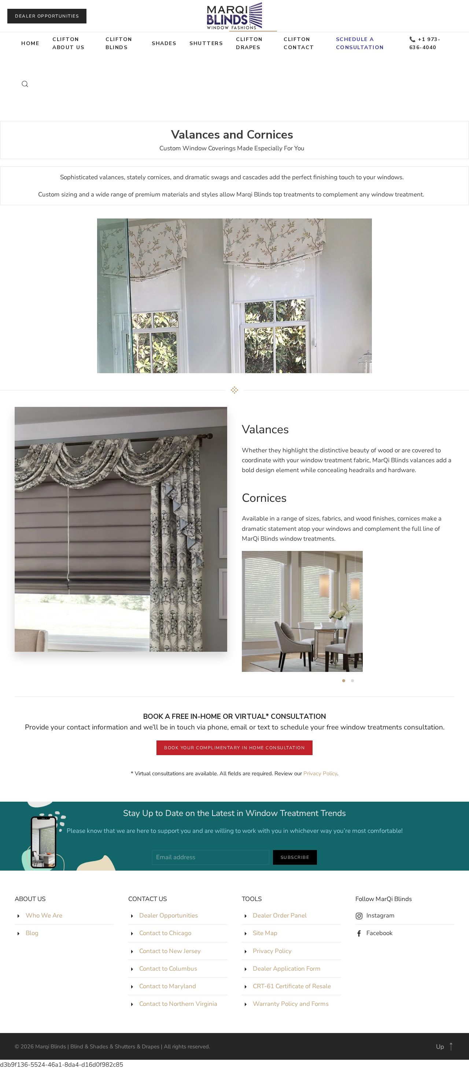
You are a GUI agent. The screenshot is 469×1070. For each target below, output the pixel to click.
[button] (25, 84)
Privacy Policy (320, 773)
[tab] (343, 680)
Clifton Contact (299, 43)
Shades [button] (164, 43)
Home (30, 43)
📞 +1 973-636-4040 (425, 43)
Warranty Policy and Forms (291, 1004)
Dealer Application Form (287, 968)
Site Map (265, 933)
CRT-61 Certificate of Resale (292, 986)
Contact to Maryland (167, 986)
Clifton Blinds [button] (119, 43)
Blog (32, 933)
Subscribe (295, 857)
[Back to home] (234, 16)
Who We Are (44, 915)
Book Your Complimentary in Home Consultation (234, 748)
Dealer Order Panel (280, 915)
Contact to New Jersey (170, 951)
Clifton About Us (68, 43)
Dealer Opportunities (47, 16)
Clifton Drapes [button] (249, 43)
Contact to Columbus (168, 968)
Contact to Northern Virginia (178, 1004)
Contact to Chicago (165, 933)
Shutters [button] (206, 43)
